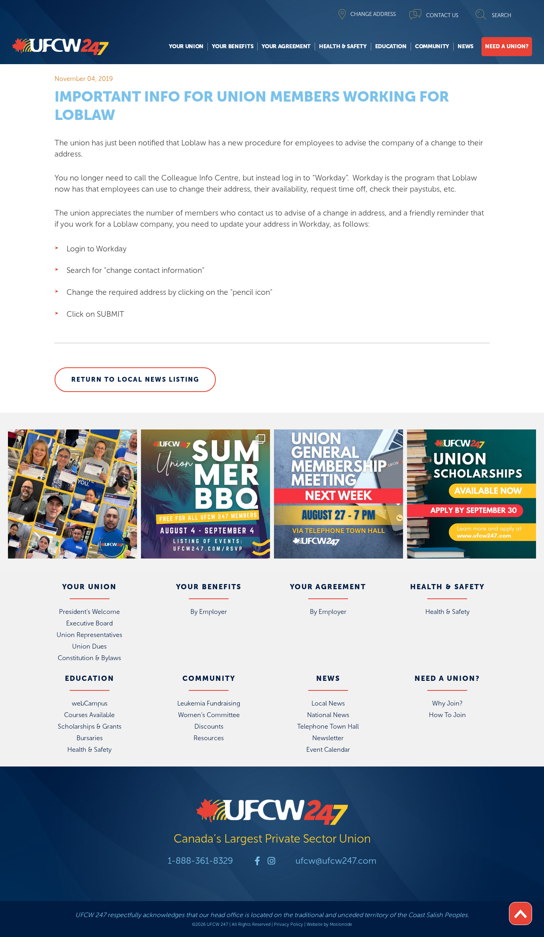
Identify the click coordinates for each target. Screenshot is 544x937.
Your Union (186, 46)
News (466, 46)
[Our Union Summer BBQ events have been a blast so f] (205, 494)
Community (432, 46)
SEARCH (501, 15)
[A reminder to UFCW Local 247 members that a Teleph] (338, 494)
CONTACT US (442, 15)
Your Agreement (286, 46)
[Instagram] (271, 861)
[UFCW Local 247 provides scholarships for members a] (471, 494)
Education (391, 46)
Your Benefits (232, 46)
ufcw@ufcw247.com (335, 860)
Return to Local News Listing (135, 379)
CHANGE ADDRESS (373, 14)
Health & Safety (343, 46)
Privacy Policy (288, 924)
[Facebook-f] (257, 861)
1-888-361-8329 (200, 860)
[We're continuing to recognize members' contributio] (72, 494)
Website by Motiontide (329, 924)
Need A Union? (506, 46)
